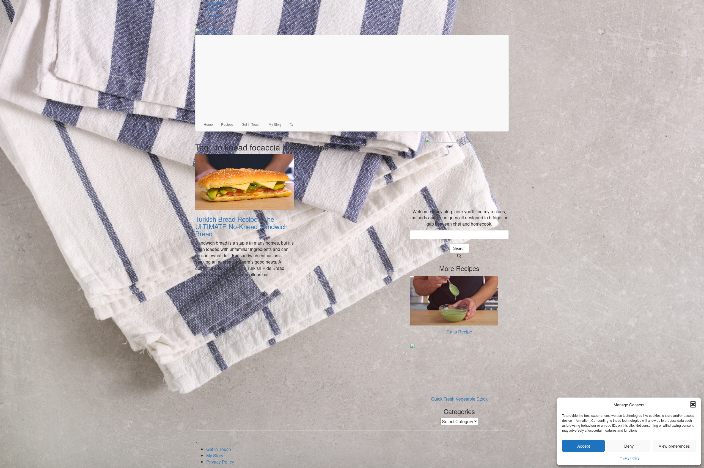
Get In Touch (251, 124)
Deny (629, 446)
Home (208, 124)
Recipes (227, 124)
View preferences (674, 446)
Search (459, 248)
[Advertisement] (352, 76)
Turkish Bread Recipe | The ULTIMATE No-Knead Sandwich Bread (241, 226)
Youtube (214, 15)
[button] (693, 404)
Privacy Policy (628, 458)
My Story (275, 124)
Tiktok (212, 9)
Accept (583, 446)
